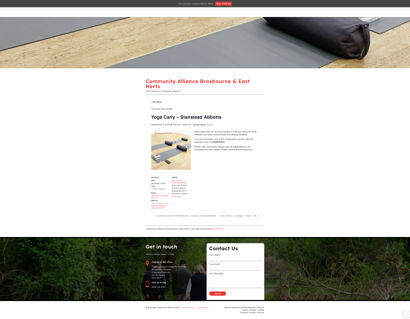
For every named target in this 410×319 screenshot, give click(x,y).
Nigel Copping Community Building (179, 181)
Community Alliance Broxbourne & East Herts (198, 83)
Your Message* (216, 273)
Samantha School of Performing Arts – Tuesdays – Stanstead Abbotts (186, 215)
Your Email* (214, 264)
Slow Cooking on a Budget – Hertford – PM (238, 215)
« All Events (156, 102)
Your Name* (215, 255)
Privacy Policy (187, 307)
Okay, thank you (223, 3)
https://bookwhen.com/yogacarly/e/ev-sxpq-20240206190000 (160, 205)
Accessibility (203, 307)
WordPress (218, 229)
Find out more (206, 3)
